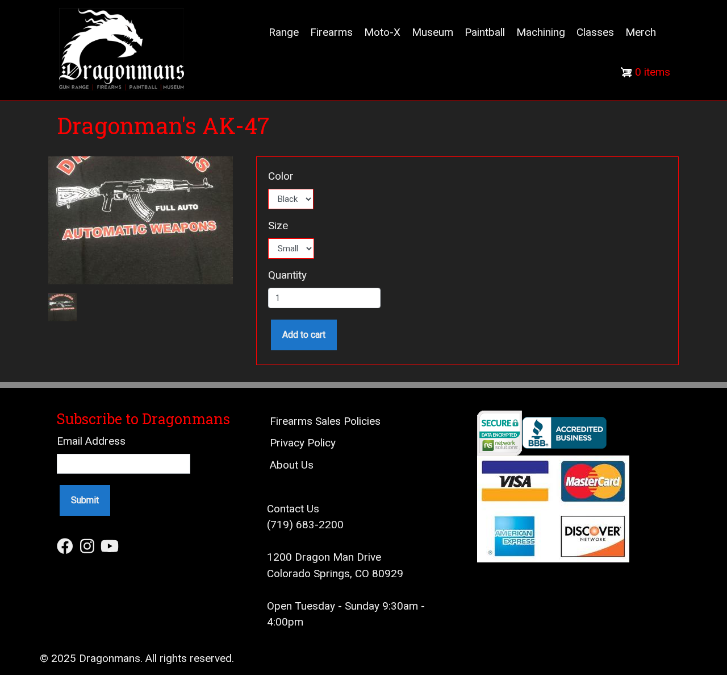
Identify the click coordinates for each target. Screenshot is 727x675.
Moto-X (382, 32)
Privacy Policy (303, 442)
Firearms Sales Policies (325, 421)
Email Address (91, 441)
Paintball (485, 32)
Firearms (331, 32)
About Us (292, 464)
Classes (595, 32)
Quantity (287, 274)
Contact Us (293, 508)
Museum (432, 32)
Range (284, 32)
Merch (640, 32)
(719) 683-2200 (305, 524)
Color (281, 176)
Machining (540, 32)
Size (278, 225)
